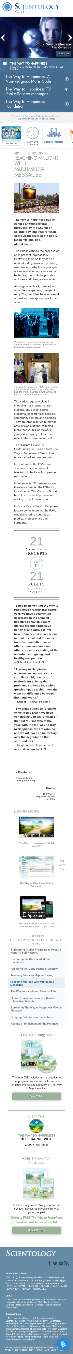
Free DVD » (36, 1096)
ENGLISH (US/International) (19, 1277)
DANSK (9, 1280)
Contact (39, 1305)
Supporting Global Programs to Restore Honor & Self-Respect (36, 951)
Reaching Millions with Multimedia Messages (32, 983)
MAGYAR (43, 1283)
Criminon (45, 1331)
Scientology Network (44, 1318)
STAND (10, 1331)
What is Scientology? (37, 1321)
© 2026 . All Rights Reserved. (35, 1347)
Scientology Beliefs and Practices (39, 1299)
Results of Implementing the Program (34, 1023)
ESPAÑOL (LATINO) (28, 1286)
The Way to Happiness (32, 143)
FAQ (40, 1302)
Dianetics (27, 1318)
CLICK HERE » (36, 1144)
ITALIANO (25, 1289)
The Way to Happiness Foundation (25, 104)
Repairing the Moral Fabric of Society (34, 968)
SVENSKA (11, 1286)
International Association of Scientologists (26, 1329)
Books (47, 1302)
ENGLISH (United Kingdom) (49, 1277)
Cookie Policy (26, 1350)
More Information (24, 1305)
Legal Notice (57, 1350)
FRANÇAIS (20, 1280)
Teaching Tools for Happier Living (32, 975)
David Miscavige (26, 1323)
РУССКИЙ (52, 1280)
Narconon (56, 1331)
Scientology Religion (15, 1321)
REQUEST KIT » (36, 1230)
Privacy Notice (11, 1350)
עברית (32, 1280)
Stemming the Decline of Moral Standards (30, 961)
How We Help (11, 143)
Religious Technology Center (51, 1323)
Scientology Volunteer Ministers (45, 1326)
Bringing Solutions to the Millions (32, 1017)
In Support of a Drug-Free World (42, 1334)
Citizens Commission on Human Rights (32, 1338)
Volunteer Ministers (26, 1302)
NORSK (54, 1283)
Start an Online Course (17, 1326)
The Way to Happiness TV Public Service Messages (28, 91)
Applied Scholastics (53, 142)
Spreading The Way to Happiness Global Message (36, 1009)
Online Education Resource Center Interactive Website (32, 1000)
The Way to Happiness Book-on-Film (34, 991)
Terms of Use (42, 1350)
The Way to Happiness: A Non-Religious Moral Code (28, 79)
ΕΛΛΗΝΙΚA (12, 1289)
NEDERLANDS (17, 1283)
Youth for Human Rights (36, 1336)
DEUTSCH (32, 1283)
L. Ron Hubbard (13, 1299)
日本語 (42, 1280)
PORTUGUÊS (39, 1289)
